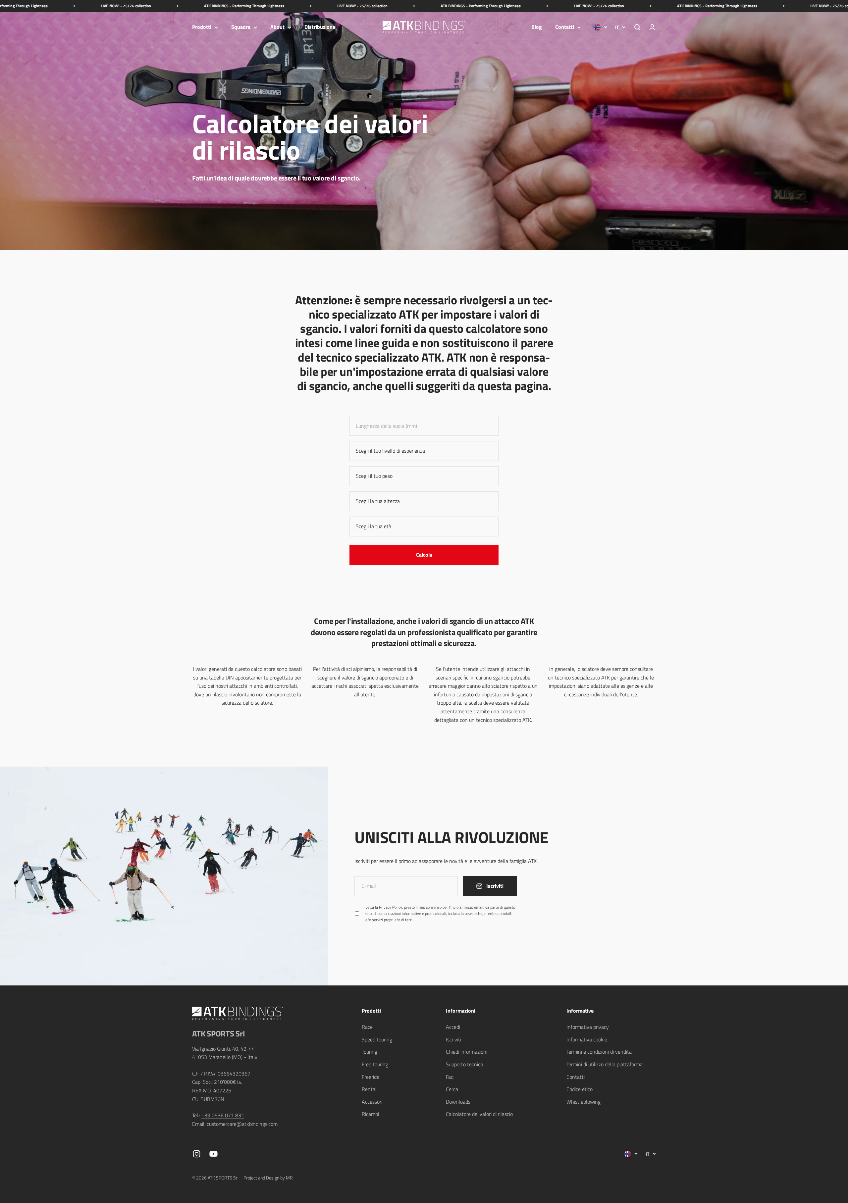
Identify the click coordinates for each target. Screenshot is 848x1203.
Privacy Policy (747, 1131)
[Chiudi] (829, 1019)
